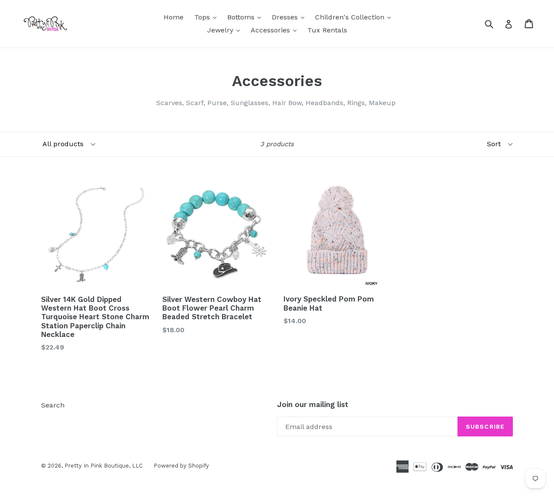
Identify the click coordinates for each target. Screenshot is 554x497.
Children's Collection (355, 17)
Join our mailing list (312, 404)
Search (52, 405)
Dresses (290, 17)
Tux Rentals (327, 30)
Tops (207, 17)
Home (174, 17)
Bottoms (246, 17)
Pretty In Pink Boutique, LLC (103, 465)
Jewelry (225, 30)
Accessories (276, 30)
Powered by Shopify (181, 465)
